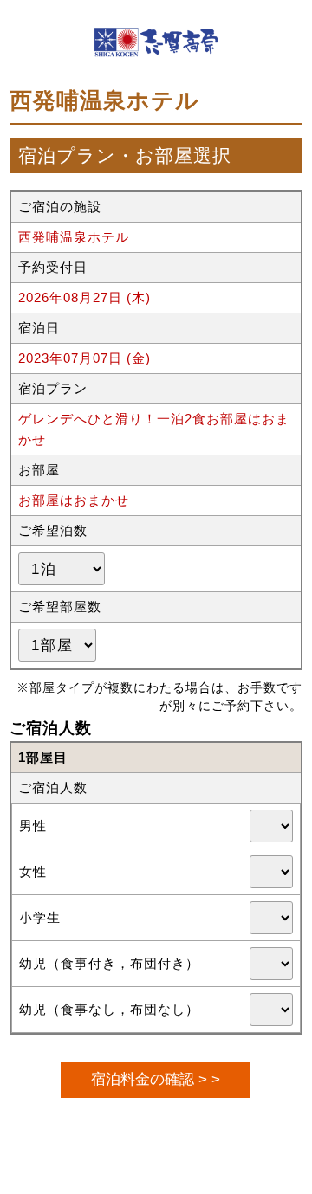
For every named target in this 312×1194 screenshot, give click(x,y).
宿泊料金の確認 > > (155, 1079)
